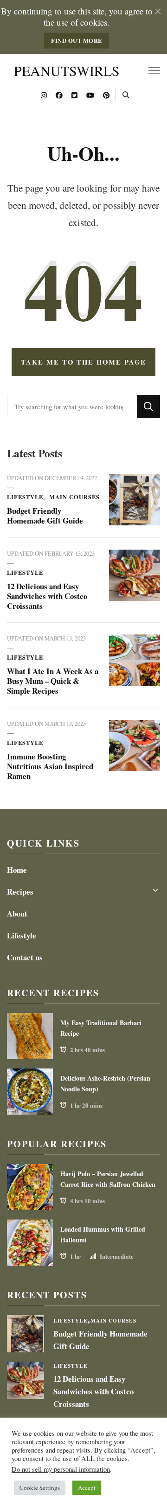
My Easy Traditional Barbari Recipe (100, 1028)
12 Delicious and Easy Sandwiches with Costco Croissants (47, 596)
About (17, 913)
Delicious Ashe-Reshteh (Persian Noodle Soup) (105, 1083)
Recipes (20, 891)
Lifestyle (25, 497)
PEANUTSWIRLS (67, 70)
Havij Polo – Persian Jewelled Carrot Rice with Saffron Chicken (107, 1179)
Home (17, 869)
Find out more (76, 40)
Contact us (25, 957)
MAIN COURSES (74, 497)
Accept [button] (87, 1487)
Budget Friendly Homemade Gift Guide (45, 515)
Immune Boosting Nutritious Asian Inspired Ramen (50, 766)
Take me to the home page (83, 362)
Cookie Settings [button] (39, 1487)
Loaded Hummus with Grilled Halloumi (102, 1234)
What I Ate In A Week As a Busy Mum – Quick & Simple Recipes (52, 680)
